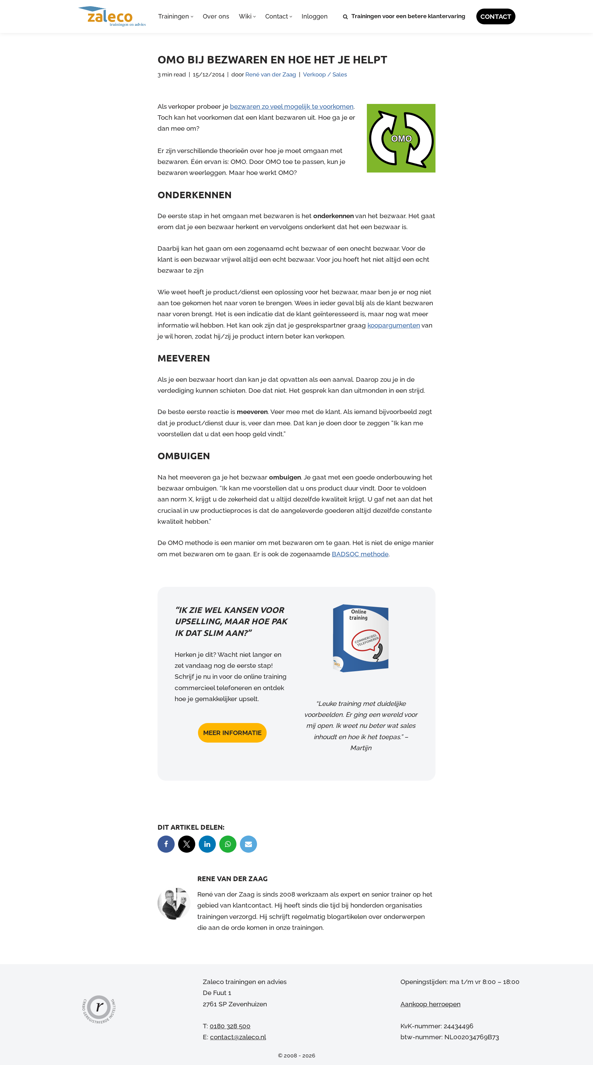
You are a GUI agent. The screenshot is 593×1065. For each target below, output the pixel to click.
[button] (192, 16)
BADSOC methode (360, 554)
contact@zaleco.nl (238, 1037)
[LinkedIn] (207, 844)
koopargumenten (394, 325)
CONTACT (495, 16)
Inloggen (315, 16)
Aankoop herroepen (430, 1003)
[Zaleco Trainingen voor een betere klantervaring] (112, 16)
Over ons (216, 16)
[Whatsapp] (227, 844)
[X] (186, 844)
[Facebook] (166, 844)
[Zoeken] (345, 16)
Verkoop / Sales (325, 74)
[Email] (248, 844)
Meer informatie (232, 732)
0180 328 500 (230, 1026)
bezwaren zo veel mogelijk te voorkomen (291, 106)
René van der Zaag (270, 74)
